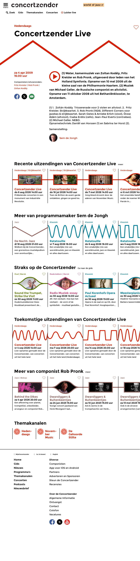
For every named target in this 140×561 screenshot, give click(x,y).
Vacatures (55, 514)
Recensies (55, 484)
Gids (20, 12)
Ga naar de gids (85, 268)
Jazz (16, 222)
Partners (54, 472)
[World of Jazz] (93, 5)
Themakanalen (34, 12)
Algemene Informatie (62, 498)
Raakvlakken (56, 274)
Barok (23, 274)
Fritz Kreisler (20, 85)
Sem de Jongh (68, 138)
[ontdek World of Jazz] (93, 5)
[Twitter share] (24, 97)
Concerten (52, 12)
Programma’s (22, 472)
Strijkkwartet (34, 170)
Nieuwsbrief (21, 488)
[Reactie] (31, 97)
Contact (54, 506)
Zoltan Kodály (20, 88)
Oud (16, 274)
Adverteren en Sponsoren (64, 476)
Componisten (57, 463)
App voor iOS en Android (64, 468)
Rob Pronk (33, 85)
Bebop (24, 378)
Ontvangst (55, 502)
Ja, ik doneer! (41, 454)
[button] (54, 76)
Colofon (54, 510)
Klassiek (54, 222)
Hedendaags (22, 26)
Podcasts (19, 484)
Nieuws (18, 467)
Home (17, 459)
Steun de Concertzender (63, 480)
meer (120, 164)
